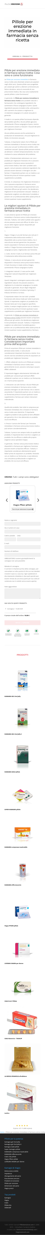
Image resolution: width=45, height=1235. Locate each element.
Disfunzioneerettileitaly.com (26, 1230)
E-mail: (6, 543)
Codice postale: (9, 536)
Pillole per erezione (11, 1183)
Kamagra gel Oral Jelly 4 (12, 1144)
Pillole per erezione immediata (17, 79)
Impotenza (8, 1173)
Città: (19, 536)
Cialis (6, 1203)
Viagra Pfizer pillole (11, 1159)
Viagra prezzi (9, 1188)
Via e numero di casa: (12, 528)
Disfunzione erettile (11, 1171)
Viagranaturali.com (22, 1232)
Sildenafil (7, 1208)
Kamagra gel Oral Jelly (12, 1142)
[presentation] (7, 500)
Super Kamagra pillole (12, 1149)
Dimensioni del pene (11, 1186)
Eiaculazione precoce (11, 1178)
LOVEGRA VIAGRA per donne (14, 1162)
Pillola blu (7, 1205)
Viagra (6, 1200)
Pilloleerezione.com (27, 1225)
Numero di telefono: (11, 551)
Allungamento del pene (12, 1176)
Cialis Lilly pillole (10, 1157)
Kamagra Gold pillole (11, 1147)
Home (2, 1132)
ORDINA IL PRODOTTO (23, 56)
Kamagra (7, 1198)
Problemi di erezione (11, 1181)
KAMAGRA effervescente (12, 1154)
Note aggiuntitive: (10, 587)
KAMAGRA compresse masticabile (16, 1152)
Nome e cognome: (10, 520)
